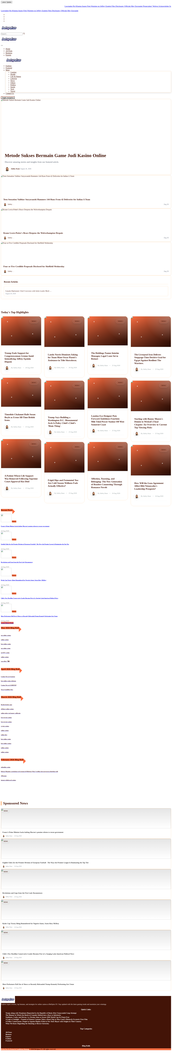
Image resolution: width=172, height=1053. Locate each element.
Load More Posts (7, 623)
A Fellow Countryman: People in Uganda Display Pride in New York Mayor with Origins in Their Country (43, 1021)
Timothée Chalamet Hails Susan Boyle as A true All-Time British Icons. (20, 417)
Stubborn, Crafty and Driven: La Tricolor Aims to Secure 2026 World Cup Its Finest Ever (37, 1017)
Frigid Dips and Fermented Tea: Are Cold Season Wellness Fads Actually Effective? (63, 483)
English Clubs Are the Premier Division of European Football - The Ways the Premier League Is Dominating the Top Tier (35, 544)
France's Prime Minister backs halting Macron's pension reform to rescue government (25, 526)
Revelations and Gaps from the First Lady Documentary (17, 562)
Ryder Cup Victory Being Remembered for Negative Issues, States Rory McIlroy (23, 580)
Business (9, 53)
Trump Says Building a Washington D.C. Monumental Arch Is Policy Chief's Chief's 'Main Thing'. (62, 421)
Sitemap (26, 1049)
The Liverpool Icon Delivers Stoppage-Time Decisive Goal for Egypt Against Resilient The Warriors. (150, 358)
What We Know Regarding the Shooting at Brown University (27, 1023)
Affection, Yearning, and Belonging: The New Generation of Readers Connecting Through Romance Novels (106, 483)
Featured (9, 68)
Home (8, 49)
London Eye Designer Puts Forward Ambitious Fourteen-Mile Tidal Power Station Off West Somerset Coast (107, 420)
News (12, 81)
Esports (8, 55)
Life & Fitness (15, 76)
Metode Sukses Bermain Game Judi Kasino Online (55, 155)
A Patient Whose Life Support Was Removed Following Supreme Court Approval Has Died (21, 479)
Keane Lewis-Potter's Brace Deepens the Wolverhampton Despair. (33, 233)
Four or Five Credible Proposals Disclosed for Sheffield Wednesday (33, 266)
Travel (12, 91)
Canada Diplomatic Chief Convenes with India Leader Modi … (28, 291)
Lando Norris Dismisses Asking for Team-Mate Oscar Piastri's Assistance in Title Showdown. (63, 357)
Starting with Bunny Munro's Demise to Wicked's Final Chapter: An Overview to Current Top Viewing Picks (150, 423)
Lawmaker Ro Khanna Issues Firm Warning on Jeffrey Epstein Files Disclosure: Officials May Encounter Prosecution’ (89, 6)
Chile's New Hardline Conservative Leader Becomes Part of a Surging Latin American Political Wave (29, 598)
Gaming (13, 72)
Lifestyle (13, 79)
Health (12, 74)
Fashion (8, 66)
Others (12, 83)
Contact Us (10, 93)
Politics (13, 85)
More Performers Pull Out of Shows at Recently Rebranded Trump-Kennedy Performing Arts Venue (29, 616)
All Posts (9, 51)
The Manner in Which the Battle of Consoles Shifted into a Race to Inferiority (33, 1015)
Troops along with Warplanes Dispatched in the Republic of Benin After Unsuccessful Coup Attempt (41, 1013)
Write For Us (5, 1049)
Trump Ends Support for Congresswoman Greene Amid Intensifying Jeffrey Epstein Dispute (19, 357)
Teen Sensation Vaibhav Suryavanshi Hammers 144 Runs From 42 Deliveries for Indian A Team (46, 199)
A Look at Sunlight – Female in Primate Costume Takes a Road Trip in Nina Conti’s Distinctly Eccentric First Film (47, 1019)
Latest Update (6, 2)
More (8, 70)
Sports (12, 87)
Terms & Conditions (16, 1049)
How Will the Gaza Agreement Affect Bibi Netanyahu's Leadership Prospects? (148, 486)
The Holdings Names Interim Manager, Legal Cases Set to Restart (105, 356)
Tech (12, 89)
